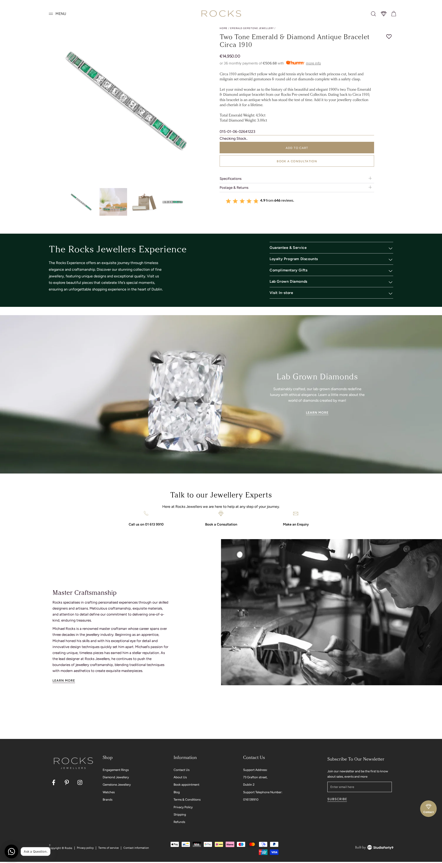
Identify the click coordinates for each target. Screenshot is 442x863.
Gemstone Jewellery (117, 784)
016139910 (251, 799)
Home (223, 28)
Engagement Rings (116, 770)
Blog (177, 792)
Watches (109, 792)
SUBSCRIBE (337, 799)
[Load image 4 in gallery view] (176, 202)
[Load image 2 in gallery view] (113, 202)
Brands (107, 799)
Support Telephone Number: (262, 792)
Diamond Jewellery (116, 777)
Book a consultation (297, 161)
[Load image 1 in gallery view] (82, 202)
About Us (180, 777)
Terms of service (108, 847)
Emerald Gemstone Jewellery (252, 28)
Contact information (136, 847)
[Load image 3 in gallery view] (145, 202)
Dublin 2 (249, 784)
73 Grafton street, (255, 777)
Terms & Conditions (187, 799)
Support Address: (255, 770)
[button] (373, 14)
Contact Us (181, 770)
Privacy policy (85, 847)
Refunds (179, 822)
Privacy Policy (183, 807)
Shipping (180, 814)
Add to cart (297, 148)
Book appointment (186, 784)
